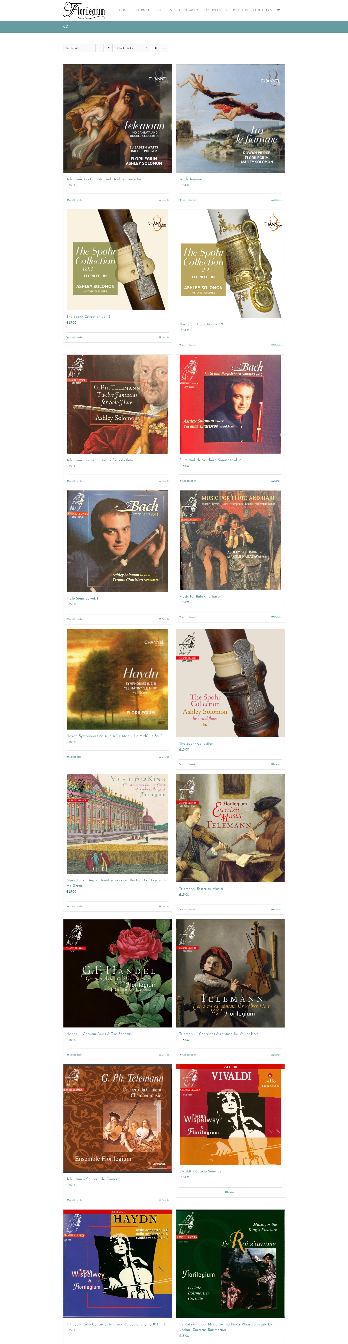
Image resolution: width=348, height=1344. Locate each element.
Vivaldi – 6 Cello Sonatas (200, 1171)
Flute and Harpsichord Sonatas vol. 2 (210, 460)
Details (165, 199)
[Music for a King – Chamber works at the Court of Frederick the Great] (117, 824)
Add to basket (76, 199)
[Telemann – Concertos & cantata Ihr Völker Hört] (230, 973)
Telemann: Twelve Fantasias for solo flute (99, 460)
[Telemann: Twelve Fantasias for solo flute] (117, 404)
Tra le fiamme (190, 179)
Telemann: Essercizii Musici (201, 889)
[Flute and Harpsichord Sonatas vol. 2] (230, 404)
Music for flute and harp (199, 597)
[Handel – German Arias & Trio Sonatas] (117, 973)
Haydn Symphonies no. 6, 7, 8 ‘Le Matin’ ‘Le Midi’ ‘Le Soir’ (114, 736)
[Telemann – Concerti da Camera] (117, 1118)
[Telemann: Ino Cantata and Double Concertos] (117, 118)
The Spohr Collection (196, 744)
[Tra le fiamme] (230, 118)
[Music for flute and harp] (230, 540)
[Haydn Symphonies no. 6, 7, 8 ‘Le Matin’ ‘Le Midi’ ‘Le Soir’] (117, 679)
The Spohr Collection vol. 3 (88, 317)
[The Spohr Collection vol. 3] (117, 259)
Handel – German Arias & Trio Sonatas (99, 1034)
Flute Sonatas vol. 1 (82, 599)
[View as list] (164, 48)
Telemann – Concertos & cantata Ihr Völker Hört (218, 1034)
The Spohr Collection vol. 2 (201, 324)
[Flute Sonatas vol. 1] (117, 541)
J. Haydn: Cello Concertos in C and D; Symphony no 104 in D (116, 1324)
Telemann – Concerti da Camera (93, 1179)
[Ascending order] (109, 48)
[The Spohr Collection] (230, 683)
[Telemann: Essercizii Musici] (230, 828)
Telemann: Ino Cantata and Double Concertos (103, 179)
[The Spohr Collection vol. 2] (230, 263)
